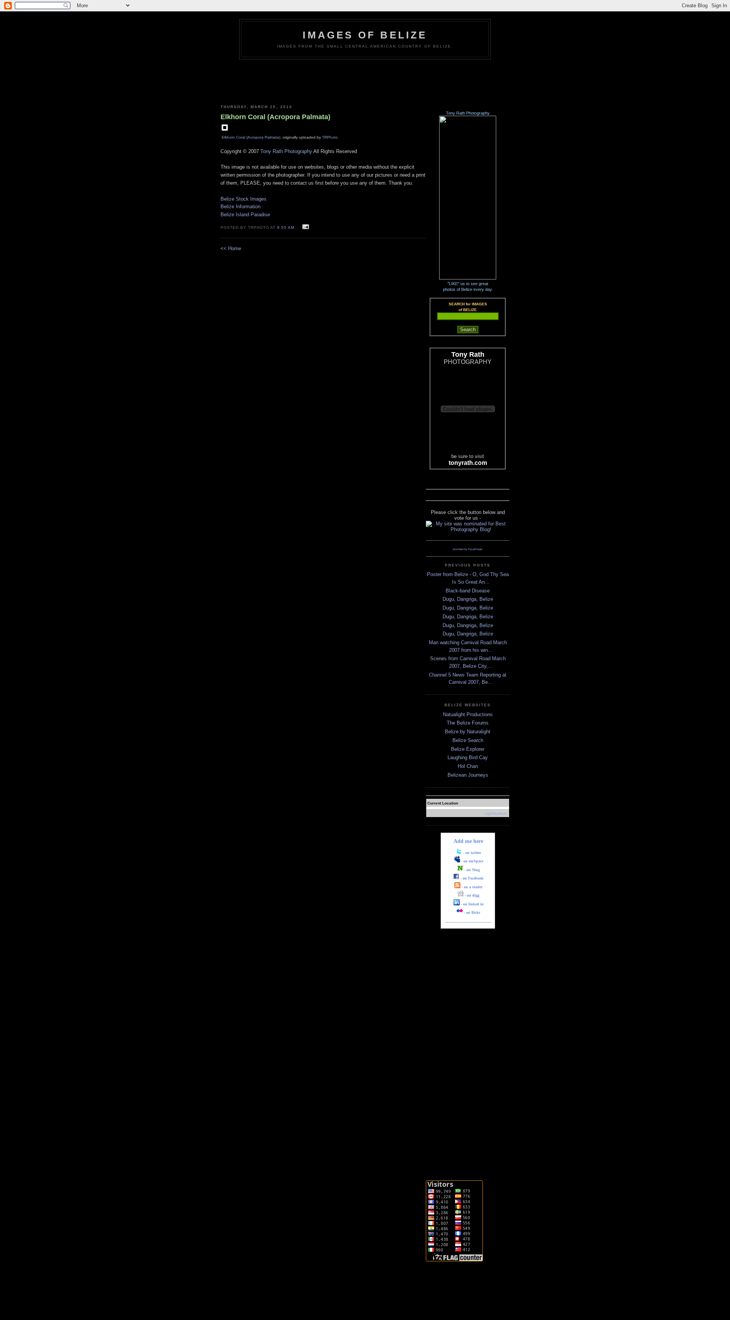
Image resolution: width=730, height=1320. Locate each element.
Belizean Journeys (468, 775)
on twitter (473, 853)
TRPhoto (330, 137)
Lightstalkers (496, 813)
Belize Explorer (467, 749)
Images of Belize (365, 35)
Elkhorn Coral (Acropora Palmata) (251, 137)
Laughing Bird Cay (468, 757)
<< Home (231, 248)
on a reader (473, 887)
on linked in (473, 904)
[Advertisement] (365, 80)
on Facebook (473, 878)
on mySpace (473, 861)
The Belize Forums (468, 723)
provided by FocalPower (467, 549)
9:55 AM (285, 227)
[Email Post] (304, 227)
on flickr (473, 912)
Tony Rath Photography (286, 151)
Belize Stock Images (244, 199)
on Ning (473, 870)
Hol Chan (468, 766)
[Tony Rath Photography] (467, 278)
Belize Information (240, 206)
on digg (473, 895)
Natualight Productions (468, 714)
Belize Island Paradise (245, 214)
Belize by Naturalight (467, 731)
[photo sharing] (225, 129)
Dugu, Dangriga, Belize (468, 599)
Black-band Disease (468, 591)
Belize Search (467, 740)
